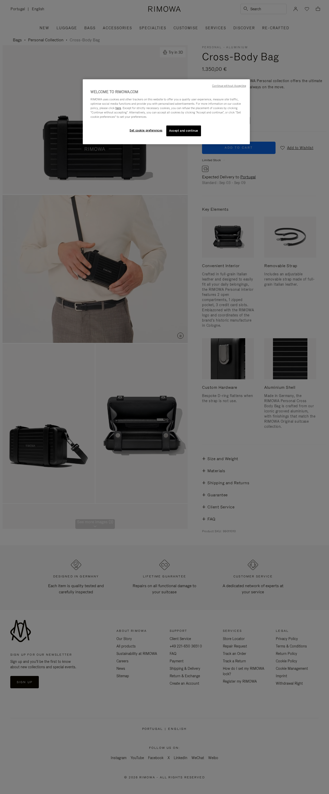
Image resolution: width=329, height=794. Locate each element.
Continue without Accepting (229, 86)
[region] (166, 111)
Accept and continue (183, 131)
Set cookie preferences (146, 130)
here (118, 108)
